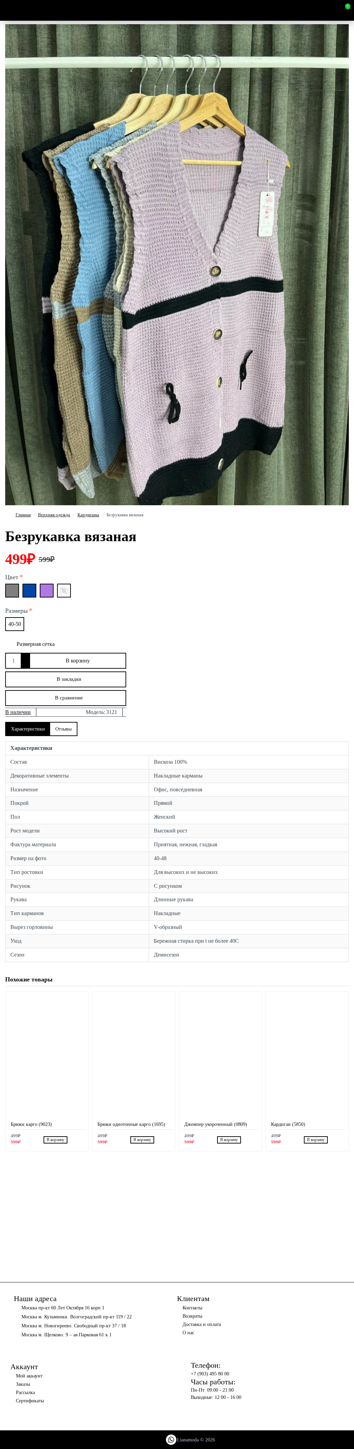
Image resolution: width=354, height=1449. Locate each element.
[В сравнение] (80, 1139)
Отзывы (63, 729)
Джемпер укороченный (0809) (215, 1124)
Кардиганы (88, 514)
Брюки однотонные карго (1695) (131, 1124)
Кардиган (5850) (288, 1124)
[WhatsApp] (171, 1439)
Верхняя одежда (54, 514)
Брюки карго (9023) (31, 1124)
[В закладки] (72, 1140)
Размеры (16, 610)
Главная (23, 514)
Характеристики (28, 729)
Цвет (11, 577)
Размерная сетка (36, 644)
